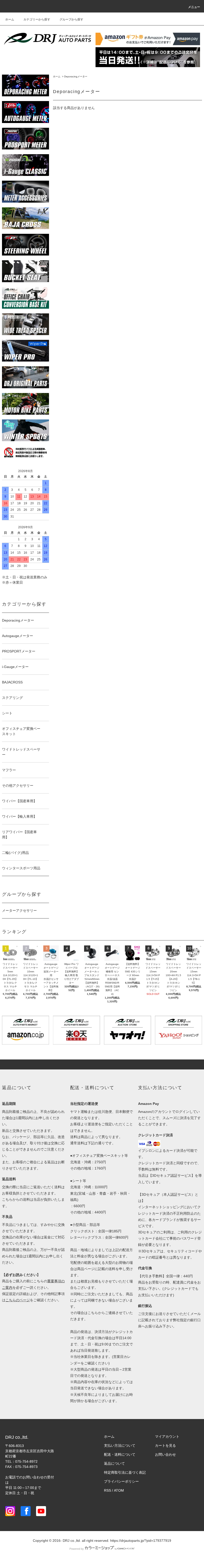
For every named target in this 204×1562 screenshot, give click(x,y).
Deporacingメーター (75, 76)
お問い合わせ (165, 1454)
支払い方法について (119, 1445)
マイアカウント (167, 1436)
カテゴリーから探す (36, 19)
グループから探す (71, 19)
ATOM (119, 1490)
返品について (114, 1463)
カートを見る (165, 1445)
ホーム (9, 19)
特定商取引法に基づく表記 (125, 1472)
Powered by (76, 1548)
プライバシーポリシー (121, 1481)
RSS (107, 1490)
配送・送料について (119, 1454)
